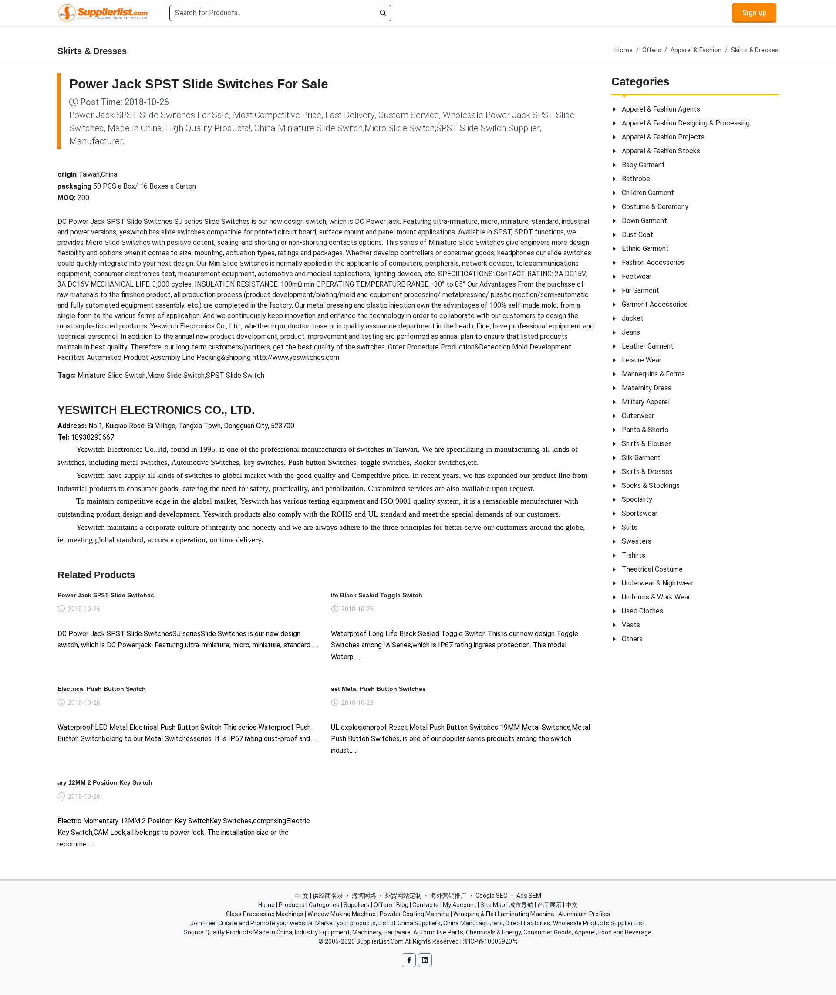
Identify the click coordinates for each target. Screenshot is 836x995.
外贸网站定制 (403, 895)
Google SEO (491, 895)
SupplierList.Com (380, 941)
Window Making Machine (341, 913)
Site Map (492, 904)
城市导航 (521, 904)
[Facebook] (409, 960)
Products (292, 904)
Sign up (754, 13)
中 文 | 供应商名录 (319, 895)
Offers (651, 50)
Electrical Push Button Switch (101, 688)
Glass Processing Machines (264, 913)
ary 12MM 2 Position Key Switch (104, 782)
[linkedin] (425, 960)
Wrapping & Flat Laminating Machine (503, 913)
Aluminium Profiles (584, 913)
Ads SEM (528, 895)
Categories (324, 904)
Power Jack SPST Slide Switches (105, 595)
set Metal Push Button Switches (378, 688)
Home (624, 50)
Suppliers (357, 904)
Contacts (425, 904)
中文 (572, 904)
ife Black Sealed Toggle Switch (376, 595)
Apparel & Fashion (696, 50)
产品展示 (549, 904)
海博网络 (364, 895)
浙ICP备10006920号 (490, 941)
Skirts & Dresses (755, 50)
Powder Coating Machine (414, 913)
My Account (459, 904)
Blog (402, 904)
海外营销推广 (448, 895)
